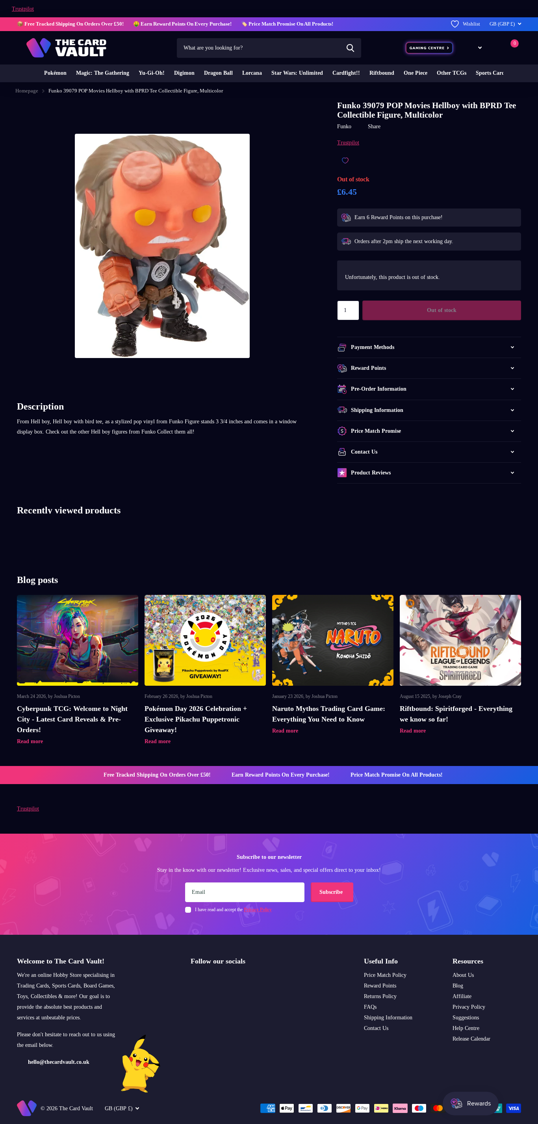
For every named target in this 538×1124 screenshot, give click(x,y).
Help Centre (466, 1028)
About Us (463, 975)
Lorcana (252, 73)
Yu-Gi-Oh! (152, 73)
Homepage (26, 91)
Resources (468, 961)
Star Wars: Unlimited (297, 73)
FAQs (370, 1007)
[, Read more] (474, 48)
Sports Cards (491, 73)
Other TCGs (451, 73)
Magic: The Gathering (102, 73)
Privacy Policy (469, 1007)
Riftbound (381, 73)
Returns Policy (380, 996)
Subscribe (331, 892)
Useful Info (381, 961)
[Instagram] (193, 979)
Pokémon (55, 73)
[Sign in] (495, 48)
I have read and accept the (233, 909)
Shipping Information (388, 1018)
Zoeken (350, 48)
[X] (210, 979)
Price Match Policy (385, 975)
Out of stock (441, 310)
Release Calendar (471, 1039)
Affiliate (462, 996)
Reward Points (380, 986)
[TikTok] (227, 979)
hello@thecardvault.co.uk (58, 1062)
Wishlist (471, 24)
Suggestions (466, 1018)
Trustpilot (23, 9)
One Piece (415, 73)
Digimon (184, 73)
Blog (458, 986)
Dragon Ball (218, 73)
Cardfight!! (346, 73)
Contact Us (376, 1028)
